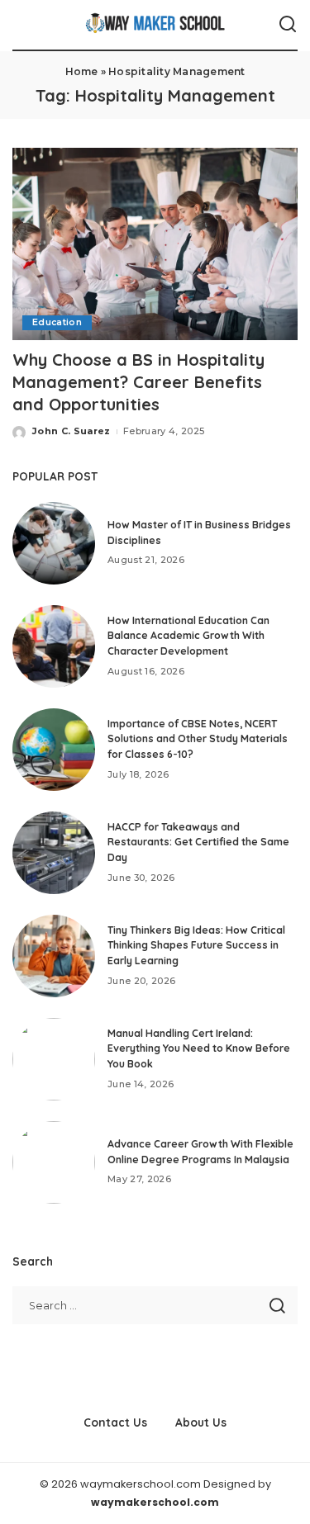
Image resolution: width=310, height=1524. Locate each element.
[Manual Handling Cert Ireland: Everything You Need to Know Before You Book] (53, 1059)
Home (81, 71)
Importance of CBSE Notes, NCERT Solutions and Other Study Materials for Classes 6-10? (197, 738)
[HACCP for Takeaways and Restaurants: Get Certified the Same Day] (53, 853)
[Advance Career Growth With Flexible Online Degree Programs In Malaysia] (53, 1162)
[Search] (288, 25)
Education (57, 322)
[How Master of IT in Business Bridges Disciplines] (53, 543)
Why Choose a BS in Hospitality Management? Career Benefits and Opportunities (138, 381)
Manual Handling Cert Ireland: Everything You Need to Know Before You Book (198, 1048)
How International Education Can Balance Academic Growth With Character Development (188, 635)
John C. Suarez (71, 431)
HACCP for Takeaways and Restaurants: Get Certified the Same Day (198, 842)
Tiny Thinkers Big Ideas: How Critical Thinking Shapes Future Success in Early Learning (196, 945)
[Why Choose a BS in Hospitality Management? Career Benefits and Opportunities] (155, 244)
